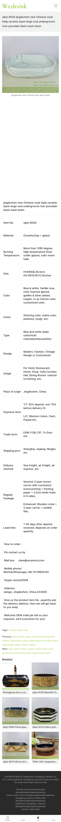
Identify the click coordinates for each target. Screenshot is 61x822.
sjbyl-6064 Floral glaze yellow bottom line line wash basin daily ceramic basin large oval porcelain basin (16, 727)
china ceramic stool (15, 795)
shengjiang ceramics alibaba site (30, 798)
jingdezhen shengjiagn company (30, 803)
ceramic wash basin (30, 809)
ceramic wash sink (18, 630)
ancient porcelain (37, 789)
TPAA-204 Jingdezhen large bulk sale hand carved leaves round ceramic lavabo (45, 761)
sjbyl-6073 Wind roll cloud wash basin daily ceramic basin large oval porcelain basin (16, 761)
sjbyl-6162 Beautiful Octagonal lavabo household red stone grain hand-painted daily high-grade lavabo (45, 692)
